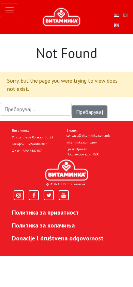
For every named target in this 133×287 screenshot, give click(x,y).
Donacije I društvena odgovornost (58, 238)
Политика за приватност (45, 212)
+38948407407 (36, 144)
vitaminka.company (81, 142)
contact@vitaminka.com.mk (88, 135)
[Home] (66, 170)
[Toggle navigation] (9, 10)
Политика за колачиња (43, 225)
